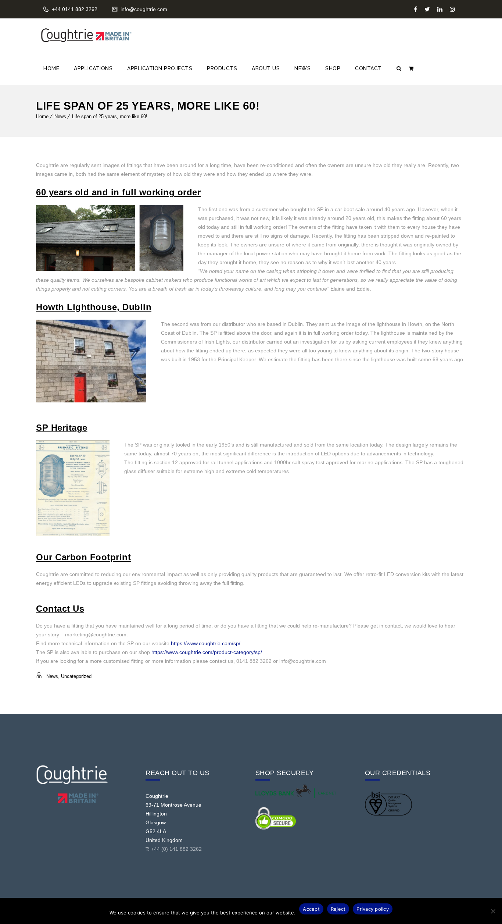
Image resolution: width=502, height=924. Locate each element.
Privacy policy (372, 909)
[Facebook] (415, 9)
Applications (93, 68)
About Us (266, 68)
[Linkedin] (440, 9)
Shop (332, 68)
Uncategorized (76, 676)
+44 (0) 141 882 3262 (176, 849)
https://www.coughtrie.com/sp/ (205, 643)
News (302, 68)
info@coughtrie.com (143, 9)
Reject (338, 909)
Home (51, 68)
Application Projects (159, 68)
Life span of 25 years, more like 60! (109, 116)
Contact (368, 68)
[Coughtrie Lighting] (85, 35)
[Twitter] (427, 9)
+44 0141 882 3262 (73, 9)
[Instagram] (452, 9)
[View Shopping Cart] (411, 68)
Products (222, 68)
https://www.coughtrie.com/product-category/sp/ (206, 652)
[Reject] (492, 911)
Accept (311, 909)
